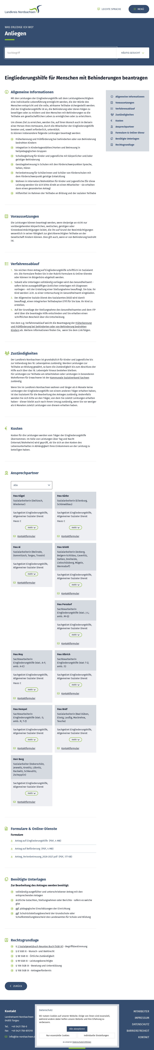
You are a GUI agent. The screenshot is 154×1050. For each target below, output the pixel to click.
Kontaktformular (26, 536)
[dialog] (77, 1026)
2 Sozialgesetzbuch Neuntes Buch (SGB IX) (40, 946)
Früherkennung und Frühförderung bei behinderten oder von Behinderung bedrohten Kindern (51, 327)
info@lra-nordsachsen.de (22, 1036)
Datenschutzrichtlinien (81, 1042)
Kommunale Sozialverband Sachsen (69, 377)
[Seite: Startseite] (23, 9)
